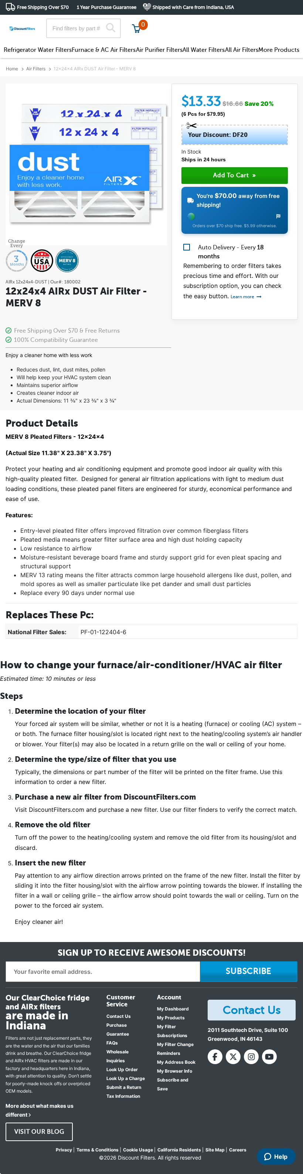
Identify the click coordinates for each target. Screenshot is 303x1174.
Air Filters (35, 68)
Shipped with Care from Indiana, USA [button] (193, 7)
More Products (278, 50)
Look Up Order (122, 1069)
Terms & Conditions (97, 1150)
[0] (136, 28)
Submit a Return (123, 1087)
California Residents (179, 1150)
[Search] (110, 28)
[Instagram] (251, 1056)
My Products (171, 1017)
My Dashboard (173, 1009)
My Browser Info (174, 1071)
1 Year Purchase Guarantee (106, 7)
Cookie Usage (138, 1150)
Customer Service (232, 22)
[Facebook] (215, 1056)
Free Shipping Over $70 (43, 7)
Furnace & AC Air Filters (104, 50)
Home (12, 68)
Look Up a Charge (125, 1078)
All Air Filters (241, 50)
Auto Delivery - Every (231, 252)
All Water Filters (204, 50)
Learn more (243, 296)
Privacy (64, 1150)
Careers (237, 1150)
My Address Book (176, 1062)
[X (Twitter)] (233, 1056)
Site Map (215, 1150)
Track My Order (179, 22)
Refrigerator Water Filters (38, 50)
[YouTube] (269, 1056)
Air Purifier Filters (159, 50)
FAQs (112, 1043)
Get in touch (282, 23)
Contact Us (118, 1016)
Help (280, 1156)
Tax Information (123, 1096)
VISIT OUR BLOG (39, 1131)
